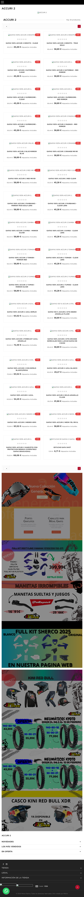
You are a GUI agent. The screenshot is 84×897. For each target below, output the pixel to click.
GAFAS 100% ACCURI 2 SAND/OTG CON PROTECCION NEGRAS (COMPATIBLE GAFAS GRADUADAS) (21, 449)
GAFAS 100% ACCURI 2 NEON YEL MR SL (62, 422)
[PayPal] (41, 886)
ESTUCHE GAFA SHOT (62, 447)
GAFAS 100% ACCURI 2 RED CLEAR (62, 178)
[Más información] (31, 53)
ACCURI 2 (6, 835)
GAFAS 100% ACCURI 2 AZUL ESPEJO (22, 312)
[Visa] (46, 886)
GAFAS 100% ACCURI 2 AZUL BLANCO (62, 368)
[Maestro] (37, 886)
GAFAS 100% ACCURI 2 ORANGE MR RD (62, 151)
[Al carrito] (13, 53)
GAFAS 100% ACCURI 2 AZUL (21, 395)
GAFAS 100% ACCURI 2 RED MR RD (22, 178)
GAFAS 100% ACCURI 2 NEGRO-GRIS (21, 422)
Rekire (66, 893)
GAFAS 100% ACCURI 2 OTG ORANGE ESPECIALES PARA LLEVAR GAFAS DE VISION (62, 341)
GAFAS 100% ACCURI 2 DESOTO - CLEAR (22, 43)
